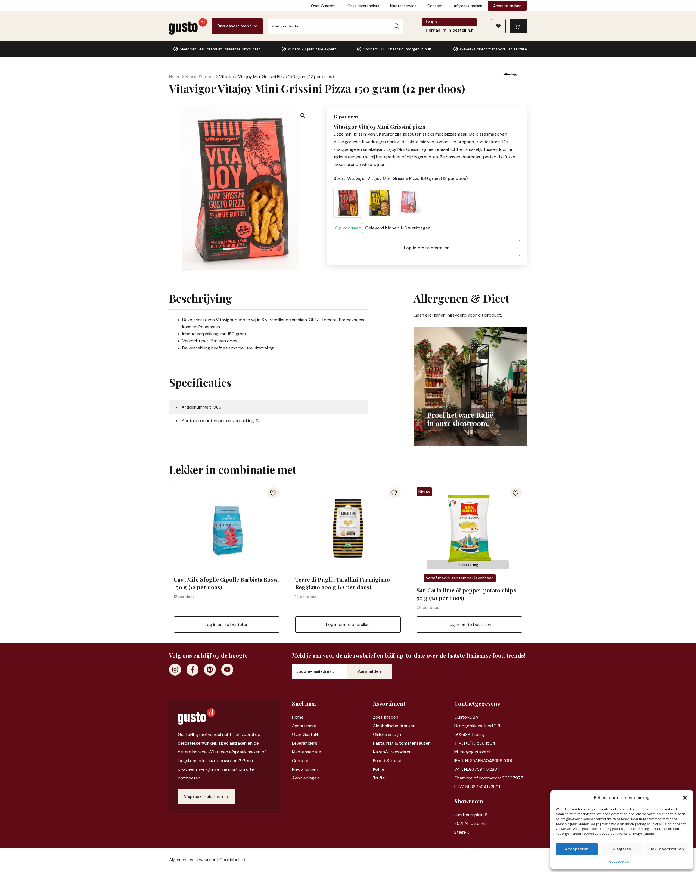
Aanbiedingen (305, 778)
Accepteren (577, 849)
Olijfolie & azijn (387, 734)
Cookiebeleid (619, 861)
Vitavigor (225, 320)
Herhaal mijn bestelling (449, 30)
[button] (685, 797)
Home (175, 76)
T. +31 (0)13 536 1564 (474, 743)
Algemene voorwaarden (192, 859)
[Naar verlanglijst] (498, 26)
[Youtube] (227, 670)
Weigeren (622, 849)
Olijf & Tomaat (323, 320)
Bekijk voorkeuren (667, 849)
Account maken (507, 5)
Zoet (378, 717)
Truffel (379, 778)
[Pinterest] (210, 670)
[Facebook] (192, 670)
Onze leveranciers (363, 5)
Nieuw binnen (305, 769)
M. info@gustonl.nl (472, 752)
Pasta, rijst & (386, 743)
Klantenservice (403, 5)
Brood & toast (199, 76)
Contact (435, 5)
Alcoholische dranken (394, 726)
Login (431, 22)
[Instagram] (175, 670)
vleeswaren (400, 752)
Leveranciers (304, 743)
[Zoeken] (396, 26)
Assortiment (304, 726)
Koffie (378, 769)
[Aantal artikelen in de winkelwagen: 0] (518, 26)
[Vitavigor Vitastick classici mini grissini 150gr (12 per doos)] (411, 203)
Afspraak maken (468, 5)
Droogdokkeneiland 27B (478, 726)
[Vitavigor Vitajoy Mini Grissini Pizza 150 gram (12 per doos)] (348, 203)
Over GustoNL (324, 5)
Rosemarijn (209, 327)
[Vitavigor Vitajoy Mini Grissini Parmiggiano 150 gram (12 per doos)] (379, 203)
